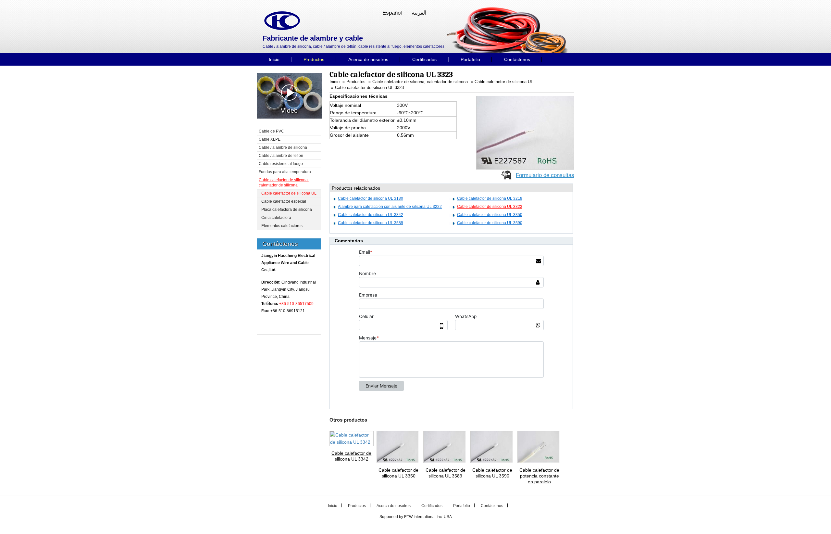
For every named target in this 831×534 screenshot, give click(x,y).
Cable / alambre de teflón (281, 155)
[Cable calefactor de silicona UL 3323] (525, 132)
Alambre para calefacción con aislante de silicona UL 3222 (390, 206)
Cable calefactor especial (283, 201)
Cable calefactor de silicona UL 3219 (489, 198)
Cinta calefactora (276, 217)
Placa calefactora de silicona (286, 209)
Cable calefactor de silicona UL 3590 (489, 223)
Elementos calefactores (282, 225)
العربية (419, 13)
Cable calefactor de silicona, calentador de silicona (420, 82)
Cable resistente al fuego (281, 163)
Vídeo (289, 110)
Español (392, 13)
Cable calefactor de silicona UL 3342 (370, 214)
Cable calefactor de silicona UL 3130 (370, 198)
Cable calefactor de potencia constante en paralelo (539, 475)
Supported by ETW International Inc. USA (415, 517)
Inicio (334, 82)
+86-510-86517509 (296, 303)
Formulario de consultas (545, 175)
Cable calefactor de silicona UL (504, 82)
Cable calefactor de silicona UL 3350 (489, 214)
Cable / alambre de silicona (283, 147)
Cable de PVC (271, 131)
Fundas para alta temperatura (285, 172)
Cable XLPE (269, 139)
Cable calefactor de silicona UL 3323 (369, 87)
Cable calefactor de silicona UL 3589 (370, 223)
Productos (356, 82)
